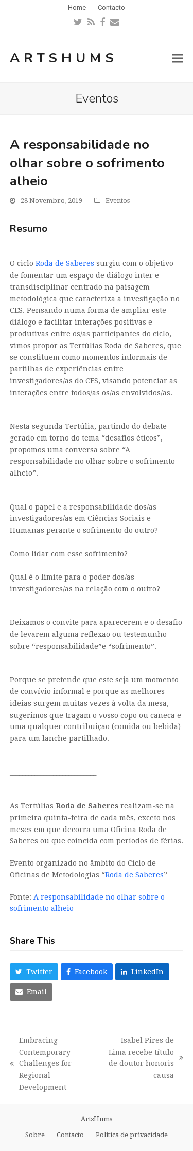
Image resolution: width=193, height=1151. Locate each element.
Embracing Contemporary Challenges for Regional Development (41, 1063)
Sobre (35, 1135)
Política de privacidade (132, 1135)
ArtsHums (64, 58)
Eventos (118, 201)
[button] (177, 58)
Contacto (70, 1135)
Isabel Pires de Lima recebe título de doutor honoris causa (139, 1057)
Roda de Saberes (65, 263)
